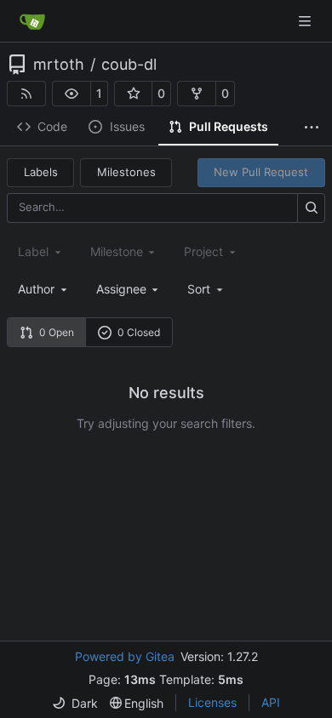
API (270, 702)
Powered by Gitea (125, 656)
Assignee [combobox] (121, 289)
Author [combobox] (36, 289)
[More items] (311, 127)
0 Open (56, 332)
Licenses (212, 702)
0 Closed (138, 332)
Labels (41, 172)
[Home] (32, 21)
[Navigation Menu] (306, 21)
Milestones (126, 172)
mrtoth (58, 64)
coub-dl (129, 64)
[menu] (206, 288)
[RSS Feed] (26, 93)
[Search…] (311, 208)
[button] (71, 93)
